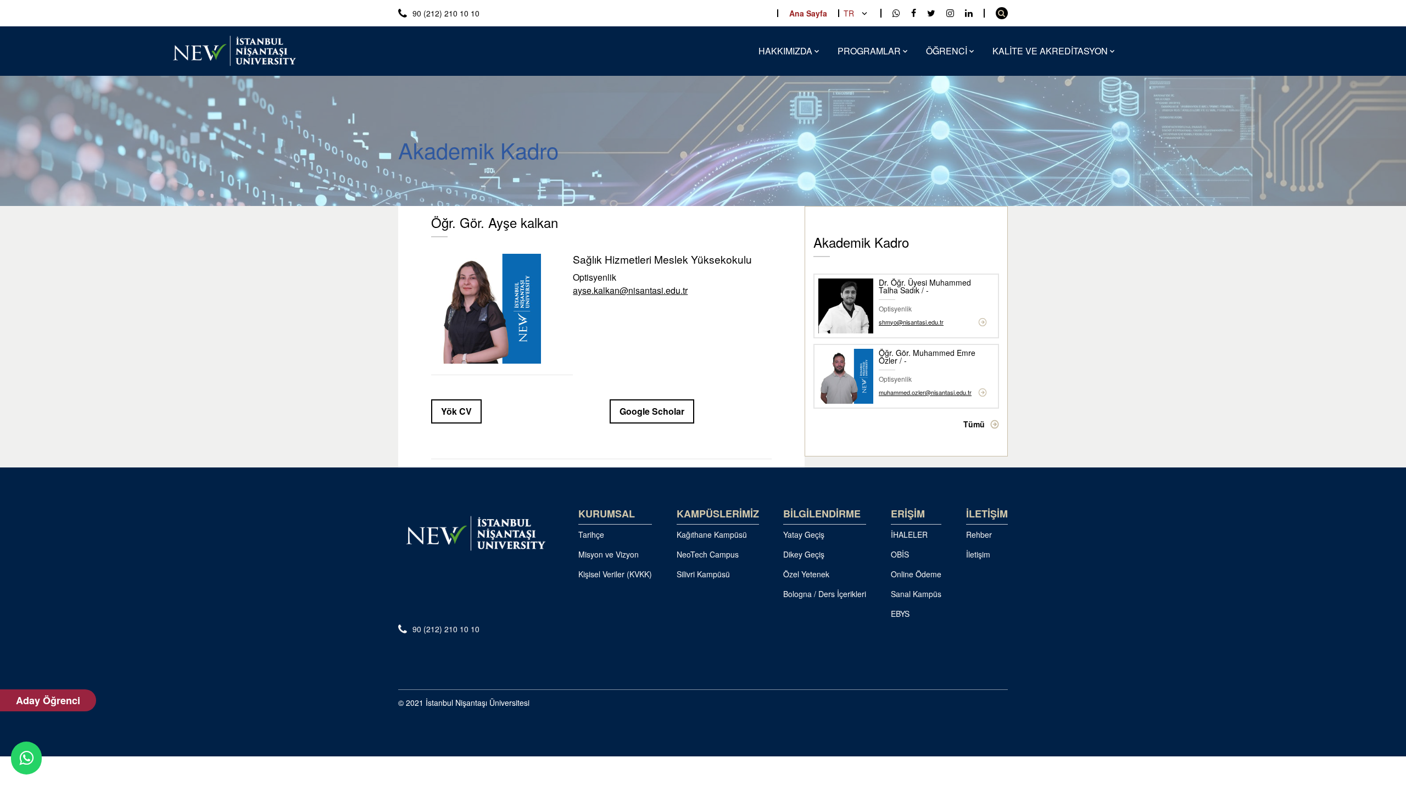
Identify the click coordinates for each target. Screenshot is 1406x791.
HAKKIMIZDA (785, 50)
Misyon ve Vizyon (608, 554)
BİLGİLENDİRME (822, 514)
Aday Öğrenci (48, 700)
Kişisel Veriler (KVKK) (615, 574)
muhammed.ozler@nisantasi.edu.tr (925, 392)
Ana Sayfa (808, 13)
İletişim (978, 554)
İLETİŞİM (987, 514)
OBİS (900, 554)
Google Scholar (652, 411)
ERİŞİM (908, 514)
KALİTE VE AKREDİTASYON (1050, 50)
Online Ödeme (916, 574)
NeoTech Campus (708, 554)
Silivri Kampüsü (703, 574)
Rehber (979, 534)
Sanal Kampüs (916, 593)
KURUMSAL (606, 514)
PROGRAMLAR (869, 50)
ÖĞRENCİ (946, 50)
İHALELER (909, 534)
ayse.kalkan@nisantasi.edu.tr (630, 290)
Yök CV (456, 411)
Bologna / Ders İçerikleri (824, 593)
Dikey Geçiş (803, 554)
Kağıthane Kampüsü (712, 534)
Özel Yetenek (806, 574)
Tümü (974, 424)
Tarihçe (591, 534)
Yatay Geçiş (803, 534)
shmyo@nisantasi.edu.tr (911, 322)
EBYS (900, 613)
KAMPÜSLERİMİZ (718, 514)
